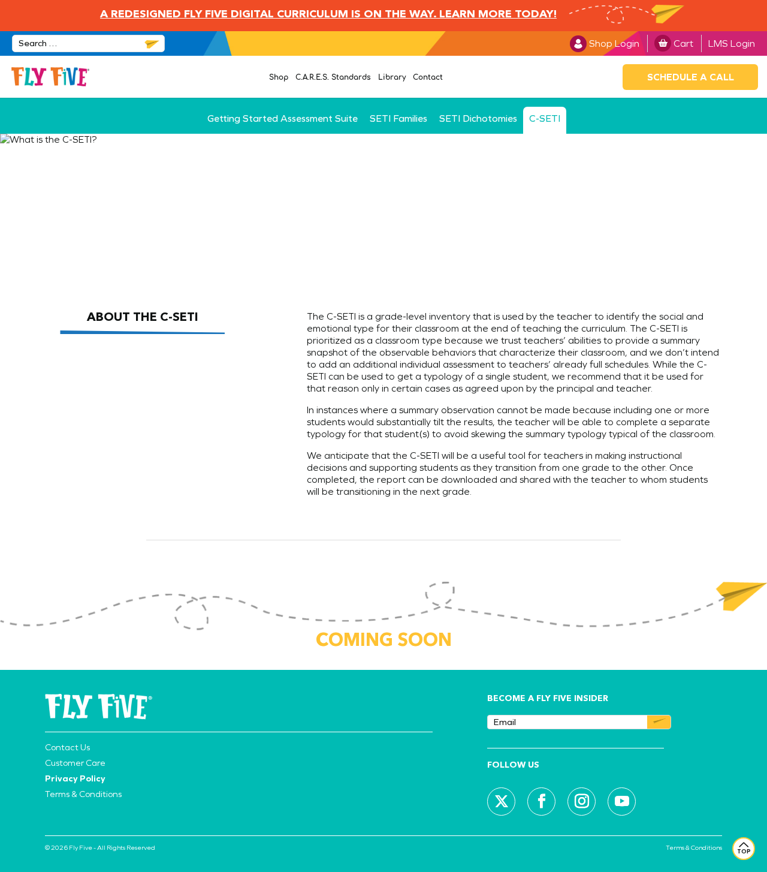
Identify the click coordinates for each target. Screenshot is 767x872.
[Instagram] (582, 801)
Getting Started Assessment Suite (282, 118)
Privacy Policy (75, 778)
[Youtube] (622, 801)
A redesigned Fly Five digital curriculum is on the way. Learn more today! (328, 14)
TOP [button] (744, 851)
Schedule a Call (690, 77)
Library (392, 77)
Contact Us (67, 747)
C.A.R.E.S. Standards (333, 77)
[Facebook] (542, 801)
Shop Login (614, 43)
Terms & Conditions (83, 794)
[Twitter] (501, 801)
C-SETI (544, 118)
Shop (278, 77)
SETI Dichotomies (478, 118)
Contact (428, 77)
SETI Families (398, 118)
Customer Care (75, 762)
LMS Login (731, 43)
